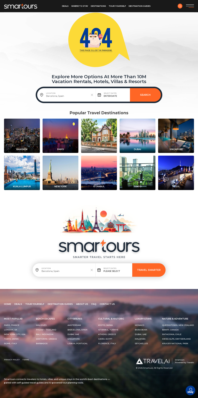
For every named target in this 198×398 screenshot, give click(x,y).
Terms (25, 360)
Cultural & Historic (111, 319)
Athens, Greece (107, 334)
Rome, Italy (10, 343)
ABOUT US (82, 304)
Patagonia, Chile (171, 334)
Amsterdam (74, 325)
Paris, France (11, 325)
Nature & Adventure (175, 319)
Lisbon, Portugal (77, 343)
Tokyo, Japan (11, 339)
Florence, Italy (107, 343)
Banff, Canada (170, 330)
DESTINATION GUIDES (60, 304)
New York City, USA (14, 334)
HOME (7, 304)
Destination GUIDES (140, 6)
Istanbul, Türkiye (108, 330)
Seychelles (141, 343)
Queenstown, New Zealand (178, 325)
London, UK (10, 330)
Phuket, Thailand (46, 330)
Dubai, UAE (73, 334)
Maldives (41, 325)
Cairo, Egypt (105, 339)
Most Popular (13, 319)
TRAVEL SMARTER (149, 270)
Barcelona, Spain (77, 330)
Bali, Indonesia (44, 334)
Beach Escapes (45, 319)
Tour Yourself (117, 6)
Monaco (139, 325)
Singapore (73, 339)
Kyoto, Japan (105, 325)
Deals (65, 6)
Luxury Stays (143, 319)
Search (145, 94)
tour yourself (34, 304)
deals (18, 304)
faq (93, 304)
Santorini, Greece (46, 339)
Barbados (42, 343)
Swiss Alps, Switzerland (176, 339)
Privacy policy (12, 360)
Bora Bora (141, 330)
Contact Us (107, 304)
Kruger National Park (175, 343)
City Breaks (74, 319)
